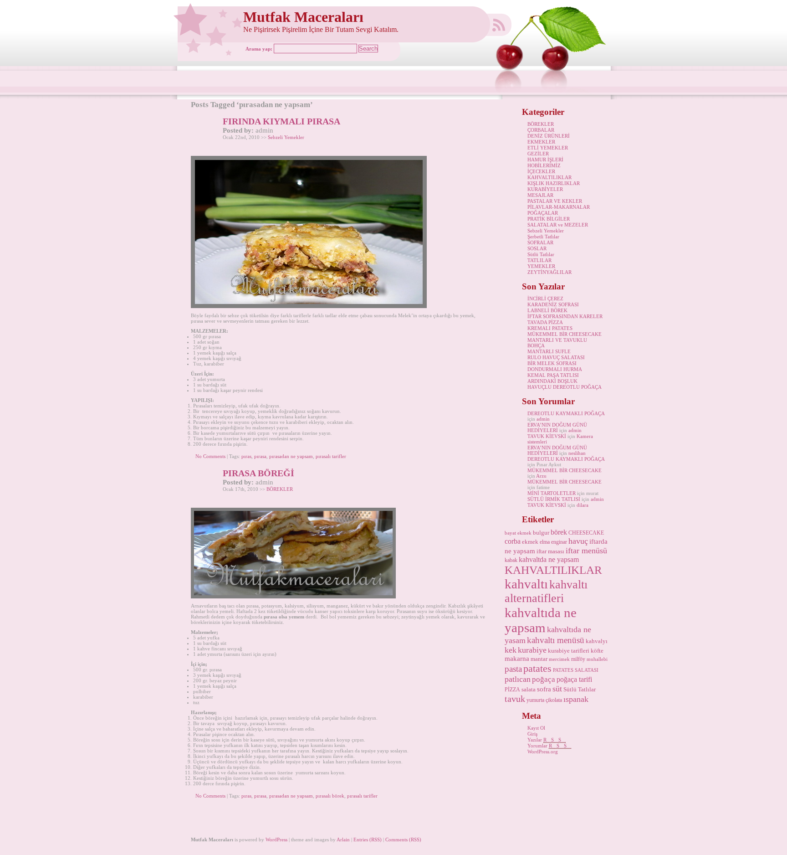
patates (537, 668)
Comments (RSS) (403, 839)
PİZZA (512, 689)
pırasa (260, 456)
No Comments (210, 456)
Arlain (343, 839)
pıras (246, 456)
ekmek (530, 541)
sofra (544, 689)
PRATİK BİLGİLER (548, 218)
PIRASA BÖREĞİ (258, 473)
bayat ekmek (518, 533)
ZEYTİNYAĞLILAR (549, 272)
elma (545, 542)
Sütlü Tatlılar (540, 254)
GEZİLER (538, 153)
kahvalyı (597, 641)
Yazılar (546, 739)
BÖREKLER (279, 489)
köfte (597, 650)
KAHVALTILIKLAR (549, 177)
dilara (582, 505)
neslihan (577, 453)
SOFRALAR (540, 242)
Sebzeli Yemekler (286, 137)
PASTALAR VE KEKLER (554, 201)
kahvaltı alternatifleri (546, 591)
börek (559, 532)
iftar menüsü (586, 550)
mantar (539, 658)
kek (510, 649)
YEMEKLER (541, 266)
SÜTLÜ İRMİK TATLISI (553, 499)
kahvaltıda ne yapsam (541, 620)
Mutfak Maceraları (303, 17)
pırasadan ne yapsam (291, 456)
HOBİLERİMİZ (544, 165)
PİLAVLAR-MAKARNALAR (558, 207)
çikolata (554, 700)
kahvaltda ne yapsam (549, 559)
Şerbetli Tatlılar (543, 236)
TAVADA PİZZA (545, 322)
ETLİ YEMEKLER (547, 147)
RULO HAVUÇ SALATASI (556, 357)
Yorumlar (549, 745)
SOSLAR (537, 248)
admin (543, 419)
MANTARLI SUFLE (549, 351)
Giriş (532, 734)
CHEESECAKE (586, 533)
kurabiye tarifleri (568, 650)
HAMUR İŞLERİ (545, 159)
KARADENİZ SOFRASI (553, 304)
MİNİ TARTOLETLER (551, 493)
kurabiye (532, 649)
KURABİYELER (545, 189)
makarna (517, 658)
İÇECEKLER (541, 171)
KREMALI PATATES (549, 328)
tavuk (515, 699)
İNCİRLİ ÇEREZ (545, 298)
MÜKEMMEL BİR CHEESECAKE (564, 334)
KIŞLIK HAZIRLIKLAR (553, 183)
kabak (511, 560)
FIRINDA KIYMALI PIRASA (281, 121)
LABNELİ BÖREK (547, 310)
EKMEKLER (541, 141)
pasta (513, 669)
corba (513, 541)
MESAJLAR (540, 195)
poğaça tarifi (574, 679)
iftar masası (550, 551)
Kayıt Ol (536, 728)
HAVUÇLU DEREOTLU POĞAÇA (564, 387)
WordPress (276, 839)
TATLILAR (539, 260)
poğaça (543, 679)
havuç (578, 541)
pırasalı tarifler (331, 456)
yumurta (535, 700)
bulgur (541, 532)
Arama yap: (258, 49)
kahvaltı (526, 584)
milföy (578, 659)
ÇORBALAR (540, 130)
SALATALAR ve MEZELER (557, 224)
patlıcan (518, 679)
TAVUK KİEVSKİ (546, 436)
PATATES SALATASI (575, 670)
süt (557, 688)
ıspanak (575, 699)
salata (528, 689)
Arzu (541, 476)
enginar (559, 542)
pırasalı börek (330, 795)
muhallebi (597, 659)
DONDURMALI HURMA (554, 369)
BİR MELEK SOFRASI (552, 363)
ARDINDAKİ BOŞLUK (552, 381)
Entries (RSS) (367, 839)
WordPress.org (542, 751)
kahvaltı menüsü (555, 640)
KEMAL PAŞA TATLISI (553, 375)
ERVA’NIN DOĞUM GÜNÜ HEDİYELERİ (557, 427)
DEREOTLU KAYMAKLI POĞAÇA (565, 413)
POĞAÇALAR (542, 213)
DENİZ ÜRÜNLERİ (548, 136)
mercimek (559, 659)
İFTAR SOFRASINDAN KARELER (565, 316)
